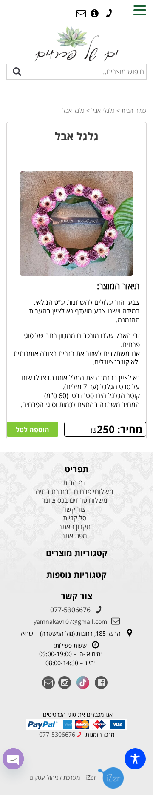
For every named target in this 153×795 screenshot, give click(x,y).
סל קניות (74, 518)
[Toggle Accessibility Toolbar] (135, 758)
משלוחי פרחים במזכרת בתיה (74, 491)
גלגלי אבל (103, 110)
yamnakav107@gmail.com (70, 621)
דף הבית (74, 482)
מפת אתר (74, 535)
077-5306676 (70, 609)
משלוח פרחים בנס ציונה (74, 500)
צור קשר (74, 509)
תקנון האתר (75, 526)
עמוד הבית (134, 110)
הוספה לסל (32, 429)
